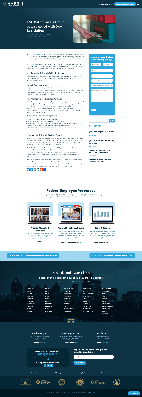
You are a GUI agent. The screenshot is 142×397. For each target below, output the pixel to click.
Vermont (104, 299)
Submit (93, 110)
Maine (47, 309)
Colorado (30, 301)
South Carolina (88, 311)
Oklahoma (86, 301)
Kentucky (48, 304)
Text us (135, 393)
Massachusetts (69, 289)
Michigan (67, 291)
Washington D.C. (107, 306)
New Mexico (87, 289)
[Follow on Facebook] (45, 365)
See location (38, 342)
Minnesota (67, 294)
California (30, 299)
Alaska (29, 291)
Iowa (47, 299)
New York (86, 291)
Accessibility (91, 393)
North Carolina (88, 294)
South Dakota (106, 289)
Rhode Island (87, 309)
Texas (103, 294)
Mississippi (67, 296)
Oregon (85, 304)
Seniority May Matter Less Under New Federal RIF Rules (100, 160)
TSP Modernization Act (36, 55)
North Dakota (87, 296)
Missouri (67, 299)
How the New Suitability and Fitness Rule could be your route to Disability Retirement (102, 141)
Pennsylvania (87, 306)
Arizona (29, 294)
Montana (67, 301)
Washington (105, 304)
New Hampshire (69, 309)
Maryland (48, 311)
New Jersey (68, 311)
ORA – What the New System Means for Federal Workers (101, 132)
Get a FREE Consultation (125, 4)
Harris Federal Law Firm (36, 34)
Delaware (30, 306)
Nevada (66, 306)
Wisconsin (104, 311)
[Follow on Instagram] (48, 365)
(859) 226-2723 (106, 4)
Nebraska (67, 304)
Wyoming (104, 314)
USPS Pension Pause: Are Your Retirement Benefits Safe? (99, 151)
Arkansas (30, 296)
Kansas (47, 301)
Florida (29, 309)
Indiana (47, 296)
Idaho (47, 291)
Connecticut (31, 304)
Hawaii (47, 289)
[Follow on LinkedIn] (51, 365)
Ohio (84, 299)
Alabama (30, 289)
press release (33, 64)
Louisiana (48, 306)
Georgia (29, 311)
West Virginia (105, 309)
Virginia (103, 301)
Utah (103, 296)
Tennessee (105, 291)
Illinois (47, 294)
